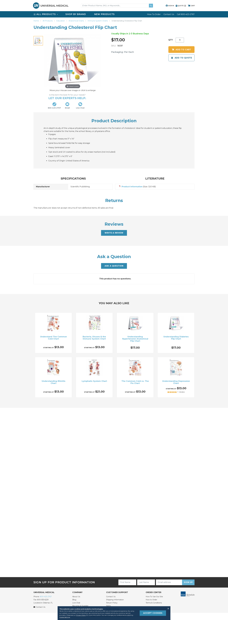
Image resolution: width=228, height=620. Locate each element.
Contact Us (169, 14)
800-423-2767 (46, 597)
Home (36, 21)
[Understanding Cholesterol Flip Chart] (38, 41)
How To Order (154, 14)
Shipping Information (115, 600)
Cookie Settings (64, 617)
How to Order (151, 600)
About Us (76, 597)
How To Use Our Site (154, 597)
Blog (74, 600)
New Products (104, 14)
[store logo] (50, 5)
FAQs (108, 606)
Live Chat (76, 603)
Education (60, 21)
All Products (48, 21)
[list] (114, 14)
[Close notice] (167, 608)
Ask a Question (114, 266)
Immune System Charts (98, 21)
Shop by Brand (75, 14)
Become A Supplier (80, 606)
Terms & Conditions (154, 603)
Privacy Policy (81, 615)
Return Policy (111, 603)
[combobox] (117, 5)
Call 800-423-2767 (186, 14)
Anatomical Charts (76, 21)
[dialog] (114, 613)
